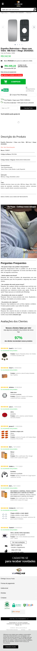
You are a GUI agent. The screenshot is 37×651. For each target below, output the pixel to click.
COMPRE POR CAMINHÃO (17, 12)
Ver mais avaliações (18, 542)
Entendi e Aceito (11, 647)
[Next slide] (34, 27)
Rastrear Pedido (11, 578)
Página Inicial (4, 12)
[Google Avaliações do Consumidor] (18, 612)
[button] (15, 44)
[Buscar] (34, 9)
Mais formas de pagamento (8, 72)
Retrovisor (28, 12)
